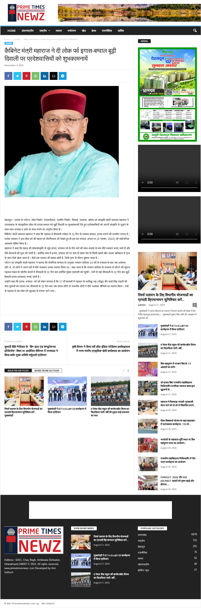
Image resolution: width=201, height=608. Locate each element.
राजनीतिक (107, 30)
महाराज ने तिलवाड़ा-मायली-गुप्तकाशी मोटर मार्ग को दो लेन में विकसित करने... (178, 403)
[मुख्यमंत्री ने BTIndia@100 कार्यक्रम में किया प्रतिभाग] (67, 391)
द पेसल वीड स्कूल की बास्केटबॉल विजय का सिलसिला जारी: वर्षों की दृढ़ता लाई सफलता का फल (110, 412)
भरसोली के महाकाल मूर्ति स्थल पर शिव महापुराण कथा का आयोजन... (178, 441)
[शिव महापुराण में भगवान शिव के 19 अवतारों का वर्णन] (148, 369)
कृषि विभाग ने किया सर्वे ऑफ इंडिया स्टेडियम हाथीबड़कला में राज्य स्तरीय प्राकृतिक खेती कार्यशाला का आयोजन (101, 349)
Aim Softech (48, 603)
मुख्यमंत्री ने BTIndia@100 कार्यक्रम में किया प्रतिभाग (67, 410)
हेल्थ (94, 30)
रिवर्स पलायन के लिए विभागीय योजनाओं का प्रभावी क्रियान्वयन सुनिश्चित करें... (165, 297)
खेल (84, 30)
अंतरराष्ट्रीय (28, 30)
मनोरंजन (72, 30)
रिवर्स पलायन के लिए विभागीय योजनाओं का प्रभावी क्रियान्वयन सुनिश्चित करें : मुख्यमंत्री (23, 412)
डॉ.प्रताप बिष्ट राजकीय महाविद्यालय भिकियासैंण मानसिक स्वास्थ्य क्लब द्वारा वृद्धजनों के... (178, 386)
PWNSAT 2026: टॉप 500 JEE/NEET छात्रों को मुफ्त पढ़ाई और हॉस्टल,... (177, 480)
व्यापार (59, 30)
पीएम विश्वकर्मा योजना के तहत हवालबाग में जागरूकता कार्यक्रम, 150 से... (178, 422)
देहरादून (141, 546)
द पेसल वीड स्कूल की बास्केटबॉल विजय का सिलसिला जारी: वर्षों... (178, 346)
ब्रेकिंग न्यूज (143, 570)
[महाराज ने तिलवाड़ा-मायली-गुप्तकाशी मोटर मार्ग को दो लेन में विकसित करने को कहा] (148, 407)
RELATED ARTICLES (18, 370)
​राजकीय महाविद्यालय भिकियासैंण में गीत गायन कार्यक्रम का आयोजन (178, 460)
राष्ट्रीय (43, 30)
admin (142, 304)
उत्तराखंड (17, 39)
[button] (195, 30)
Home (11, 30)
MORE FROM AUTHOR (47, 370)
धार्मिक (121, 30)
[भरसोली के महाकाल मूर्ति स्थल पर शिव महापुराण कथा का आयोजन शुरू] (148, 445)
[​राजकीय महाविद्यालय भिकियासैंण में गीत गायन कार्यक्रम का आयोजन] (148, 464)
